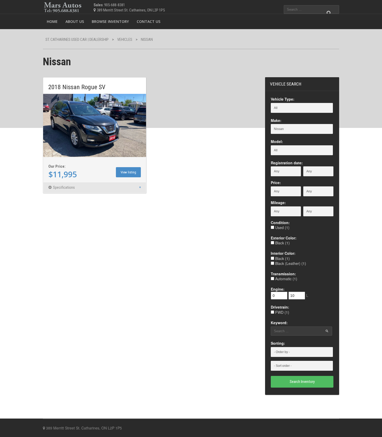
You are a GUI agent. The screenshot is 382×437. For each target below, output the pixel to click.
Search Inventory (302, 381)
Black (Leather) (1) (290, 263)
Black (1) (282, 242)
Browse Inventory (110, 21)
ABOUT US (74, 21)
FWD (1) (281, 312)
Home (52, 21)
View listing (128, 172)
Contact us (148, 21)
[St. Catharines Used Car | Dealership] (63, 6)
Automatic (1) (285, 278)
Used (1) (281, 227)
